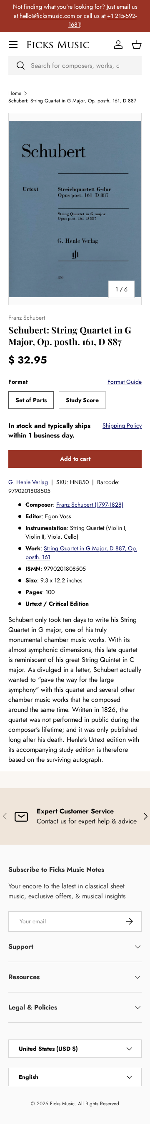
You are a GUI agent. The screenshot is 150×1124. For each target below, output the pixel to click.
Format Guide (125, 382)
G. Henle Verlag (28, 482)
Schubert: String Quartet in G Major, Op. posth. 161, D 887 (72, 100)
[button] (137, 44)
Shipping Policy (122, 425)
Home (14, 93)
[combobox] (75, 65)
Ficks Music (62, 1103)
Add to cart (75, 459)
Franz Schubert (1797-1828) (89, 504)
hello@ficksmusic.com (47, 16)
